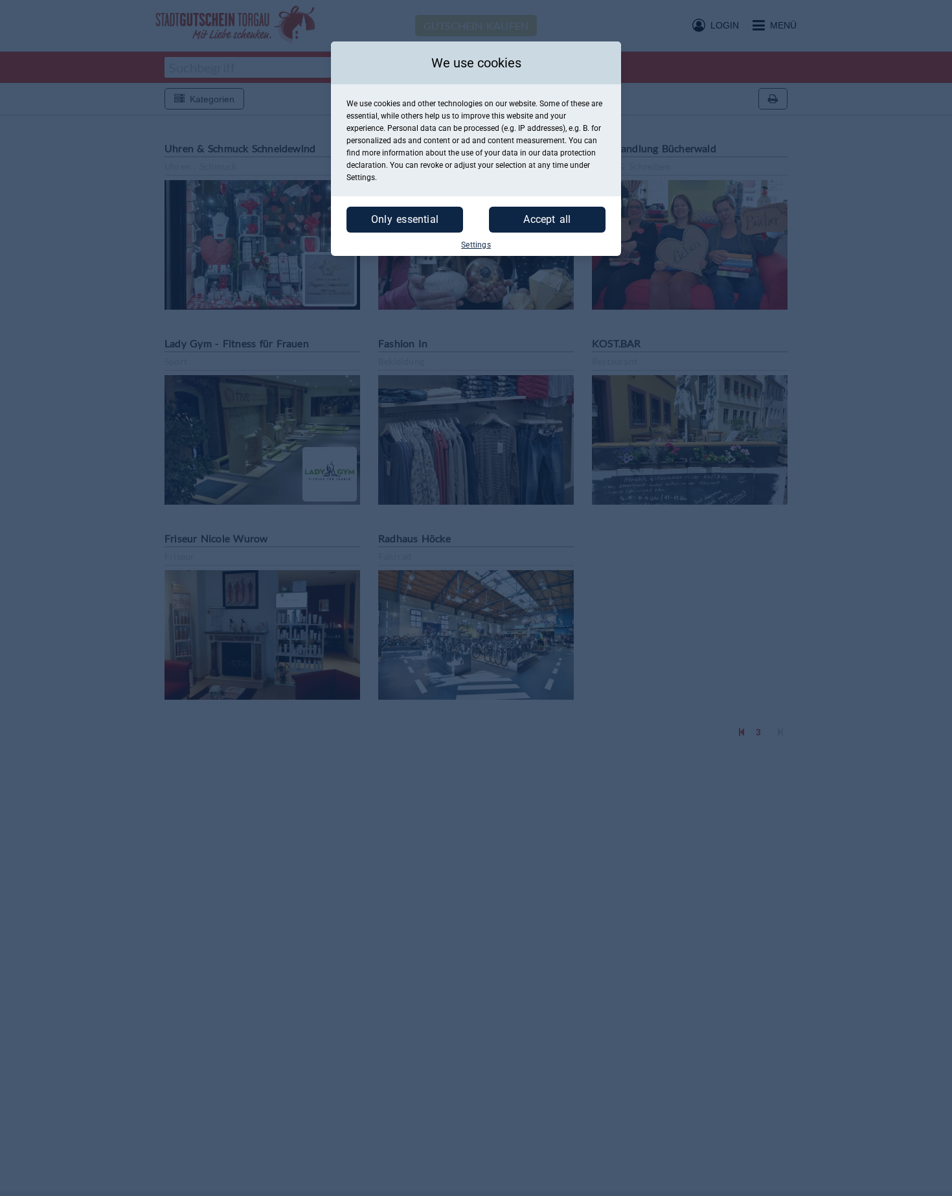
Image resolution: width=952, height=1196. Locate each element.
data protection (569, 152)
